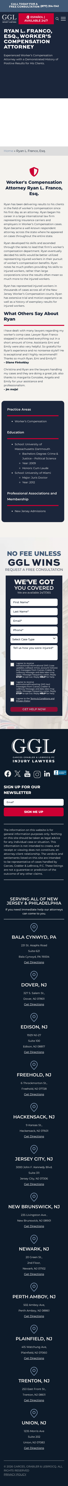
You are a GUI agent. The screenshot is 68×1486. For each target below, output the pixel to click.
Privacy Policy (15, 1474)
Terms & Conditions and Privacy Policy (35, 699)
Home (8, 151)
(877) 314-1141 (49, 6)
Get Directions (34, 962)
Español (36, 17)
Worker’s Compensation (31, 421)
